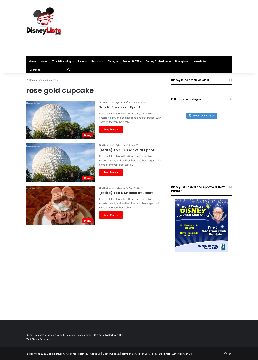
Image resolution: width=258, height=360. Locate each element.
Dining (111, 61)
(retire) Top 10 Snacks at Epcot (126, 150)
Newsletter (200, 61)
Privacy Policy (149, 353)
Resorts (96, 61)
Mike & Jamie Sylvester (113, 102)
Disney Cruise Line (157, 61)
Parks (81, 61)
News (44, 61)
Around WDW (130, 61)
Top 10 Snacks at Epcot (119, 107)
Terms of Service (131, 353)
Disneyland (182, 61)
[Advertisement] (164, 28)
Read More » (111, 129)
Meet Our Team (111, 353)
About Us (95, 353)
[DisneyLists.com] (43, 21)
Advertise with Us (182, 353)
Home (32, 61)
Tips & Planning (61, 61)
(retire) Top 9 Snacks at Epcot (126, 192)
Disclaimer (164, 353)
